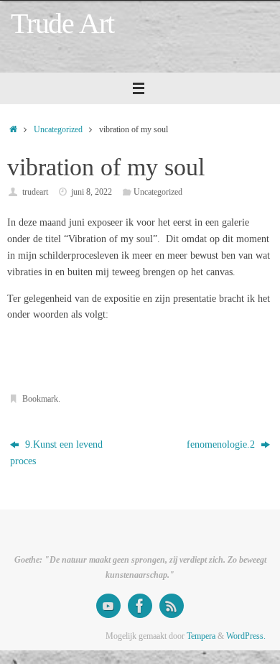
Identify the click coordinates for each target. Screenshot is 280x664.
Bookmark (40, 399)
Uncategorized (58, 129)
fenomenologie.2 (222, 444)
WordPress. (246, 636)
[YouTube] (108, 606)
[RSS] (171, 606)
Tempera (201, 636)
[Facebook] (140, 606)
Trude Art (62, 24)
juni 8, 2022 (91, 192)
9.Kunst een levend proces (56, 452)
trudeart (35, 192)
